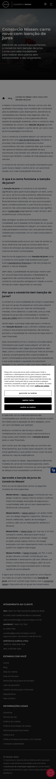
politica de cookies (42, 386)
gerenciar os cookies (28, 393)
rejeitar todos (28, 400)
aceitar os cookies (28, 407)
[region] (28, 389)
